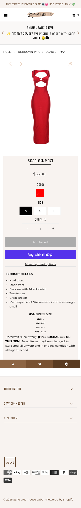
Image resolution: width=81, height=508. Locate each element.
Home (7, 51)
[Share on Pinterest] (66, 364)
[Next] (20, 64)
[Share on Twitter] (39, 364)
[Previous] (10, 64)
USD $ (10, 462)
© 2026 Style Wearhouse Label (23, 499)
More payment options (40, 264)
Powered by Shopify (59, 499)
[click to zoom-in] (70, 64)
